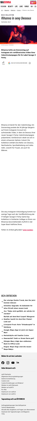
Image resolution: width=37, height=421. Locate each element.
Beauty (10, 6)
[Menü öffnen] (35, 6)
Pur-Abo (4, 390)
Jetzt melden (28, 230)
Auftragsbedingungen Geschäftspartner (13, 405)
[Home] (2, 10)
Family (27, 6)
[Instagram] (7, 362)
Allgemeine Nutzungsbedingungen (12, 376)
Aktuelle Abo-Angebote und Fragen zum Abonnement (18, 410)
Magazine (6, 10)
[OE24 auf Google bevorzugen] (30, 63)
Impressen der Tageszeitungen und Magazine (15, 412)
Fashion (3, 6)
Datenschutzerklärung (8, 379)
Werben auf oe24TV (7, 387)
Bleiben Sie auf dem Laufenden (11, 356)
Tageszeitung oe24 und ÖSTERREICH (13, 399)
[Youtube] (12, 362)
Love (21, 6)
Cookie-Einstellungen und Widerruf (12, 383)
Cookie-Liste (5, 381)
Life (16, 6)
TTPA (3, 414)
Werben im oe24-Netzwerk (9, 385)
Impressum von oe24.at (8, 392)
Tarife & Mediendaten (8, 407)
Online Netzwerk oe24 (8, 368)
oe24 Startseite (6, 374)
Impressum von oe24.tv (8, 394)
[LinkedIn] (18, 362)
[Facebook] (2, 362)
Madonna (13, 10)
